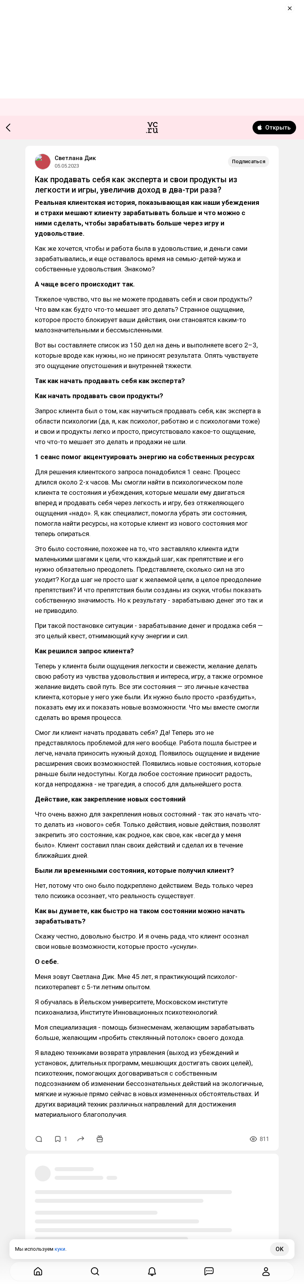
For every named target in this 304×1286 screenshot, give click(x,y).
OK (279, 1249)
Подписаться (248, 161)
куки (60, 1249)
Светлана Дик (75, 158)
